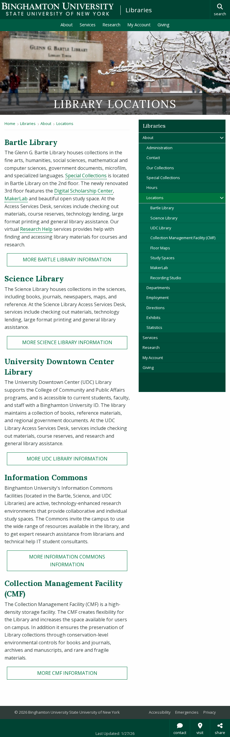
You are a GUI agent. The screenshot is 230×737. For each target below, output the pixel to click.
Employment (157, 297)
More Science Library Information (67, 342)
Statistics (154, 327)
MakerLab (16, 198)
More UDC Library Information (67, 458)
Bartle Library (162, 207)
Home (9, 123)
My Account (140, 25)
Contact (153, 157)
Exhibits (153, 317)
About (66, 25)
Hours (152, 187)
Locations (64, 123)
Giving (164, 25)
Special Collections (86, 175)
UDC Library (160, 228)
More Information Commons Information (67, 560)
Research (111, 25)
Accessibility (159, 712)
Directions (155, 307)
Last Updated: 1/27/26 (115, 733)
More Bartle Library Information (67, 259)
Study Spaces (162, 257)
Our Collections (160, 167)
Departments (158, 287)
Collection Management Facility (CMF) (182, 237)
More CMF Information (67, 673)
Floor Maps (160, 248)
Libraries (138, 10)
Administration (159, 147)
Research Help (36, 229)
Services (88, 25)
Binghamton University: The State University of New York (57, 9)
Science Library (163, 218)
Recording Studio (165, 277)
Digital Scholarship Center (83, 190)
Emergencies (187, 712)
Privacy (209, 712)
